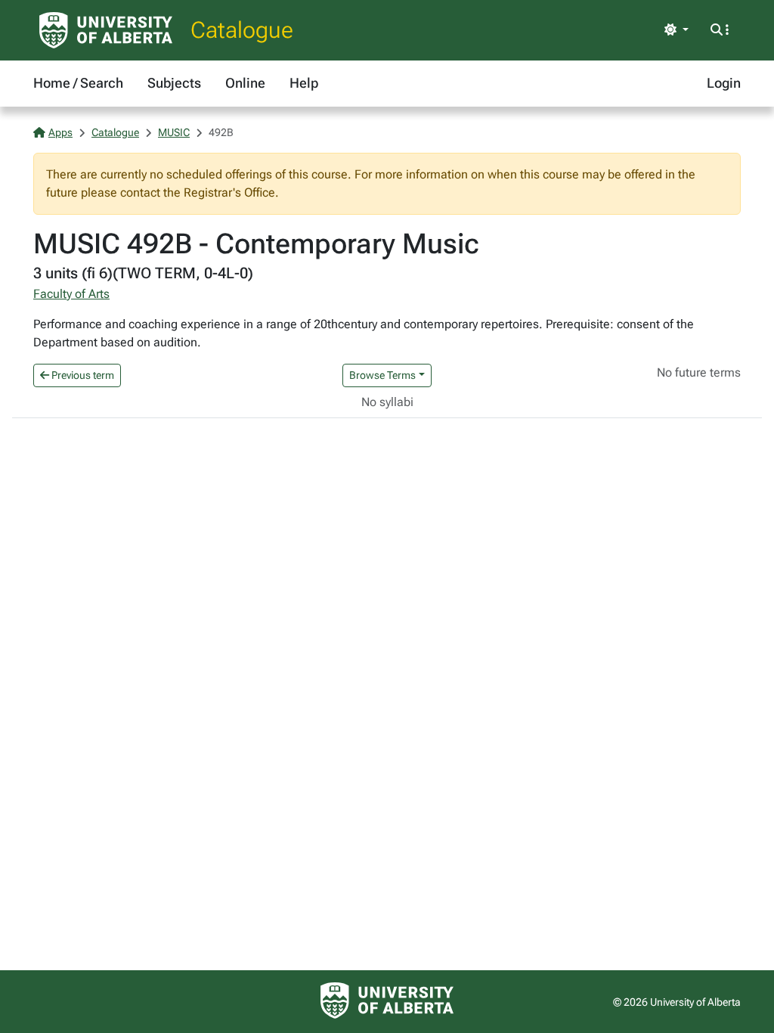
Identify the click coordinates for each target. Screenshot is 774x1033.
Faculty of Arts (71, 294)
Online (245, 83)
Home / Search (78, 83)
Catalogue (241, 30)
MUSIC (174, 132)
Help (303, 83)
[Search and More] (719, 30)
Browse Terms (382, 375)
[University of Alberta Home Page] (105, 30)
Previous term (81, 375)
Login (724, 83)
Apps (60, 132)
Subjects (174, 83)
